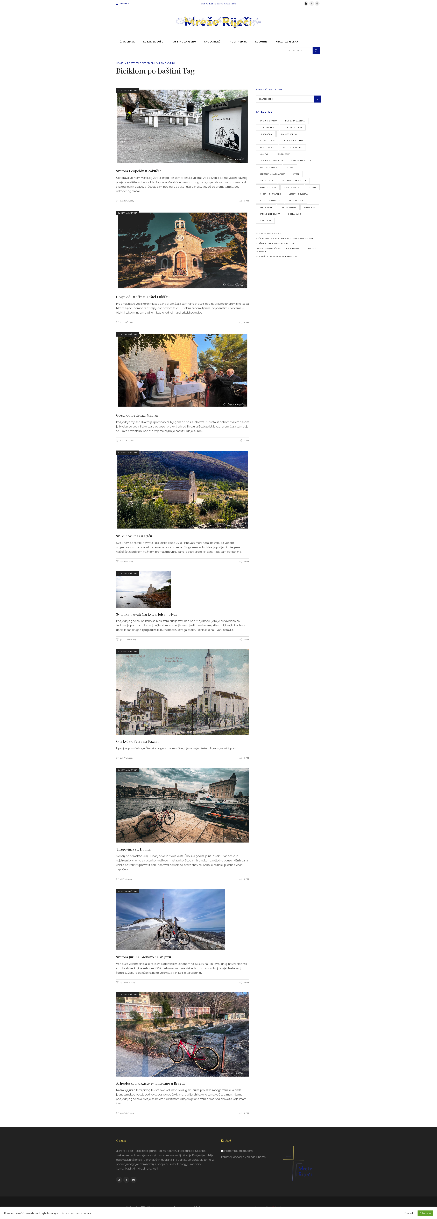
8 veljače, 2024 (126, 322)
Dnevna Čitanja (268, 121)
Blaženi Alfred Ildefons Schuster (275, 243)
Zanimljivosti (288, 207)
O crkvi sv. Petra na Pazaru (137, 741)
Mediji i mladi (267, 147)
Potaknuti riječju (301, 161)
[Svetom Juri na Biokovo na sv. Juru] (182, 919)
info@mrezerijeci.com (238, 1150)
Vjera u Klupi (296, 201)
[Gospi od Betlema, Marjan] (182, 370)
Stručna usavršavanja (272, 174)
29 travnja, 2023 (127, 982)
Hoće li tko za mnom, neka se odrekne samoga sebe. (285, 238)
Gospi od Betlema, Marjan (137, 415)
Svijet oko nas (268, 187)
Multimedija (283, 154)
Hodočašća (266, 134)
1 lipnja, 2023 (126, 879)
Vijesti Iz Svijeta (298, 194)
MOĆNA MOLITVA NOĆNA (268, 233)
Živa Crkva (265, 221)
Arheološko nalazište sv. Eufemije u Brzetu (150, 1083)
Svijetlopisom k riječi (293, 181)
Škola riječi (295, 214)
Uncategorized (292, 187)
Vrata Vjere (266, 207)
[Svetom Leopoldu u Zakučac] (182, 126)
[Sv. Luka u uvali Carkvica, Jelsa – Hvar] (182, 589)
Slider (289, 167)
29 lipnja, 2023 (126, 758)
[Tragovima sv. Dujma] (182, 805)
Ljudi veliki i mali (294, 141)
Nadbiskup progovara (271, 161)
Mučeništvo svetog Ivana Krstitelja (276, 256)
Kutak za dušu (268, 141)
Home (119, 63)
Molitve (264, 154)
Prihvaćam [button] (425, 1213)
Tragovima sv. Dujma (133, 849)
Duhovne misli (268, 127)
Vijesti (312, 187)
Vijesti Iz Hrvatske (270, 194)
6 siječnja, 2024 (127, 441)
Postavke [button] (410, 1213)
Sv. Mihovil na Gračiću (134, 535)
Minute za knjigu (292, 147)
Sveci (296, 174)
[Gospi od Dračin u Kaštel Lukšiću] (182, 250)
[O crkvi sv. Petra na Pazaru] (182, 692)
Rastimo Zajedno (269, 167)
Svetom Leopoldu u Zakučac (138, 170)
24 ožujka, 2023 (127, 1113)
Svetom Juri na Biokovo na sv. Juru (143, 956)
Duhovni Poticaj (293, 127)
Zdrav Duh (310, 207)
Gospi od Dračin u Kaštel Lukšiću (143, 296)
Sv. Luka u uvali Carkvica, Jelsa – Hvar (146, 614)
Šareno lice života (270, 214)
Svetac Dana (266, 181)
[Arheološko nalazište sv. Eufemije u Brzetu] (182, 1034)
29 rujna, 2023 (126, 561)
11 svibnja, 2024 (127, 201)
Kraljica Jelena (289, 134)
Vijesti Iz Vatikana (270, 201)
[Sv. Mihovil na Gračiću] (182, 490)
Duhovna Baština (127, 91)
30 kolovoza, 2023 (128, 640)
